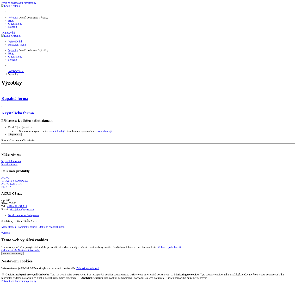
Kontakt (12, 26)
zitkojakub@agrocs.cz (22, 209)
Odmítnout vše (9, 250)
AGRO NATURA (11, 183)
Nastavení (23, 250)
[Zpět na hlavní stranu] (11, 5)
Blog (11, 20)
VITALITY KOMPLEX (14, 180)
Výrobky (13, 17)
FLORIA (6, 186)
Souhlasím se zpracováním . (89, 131)
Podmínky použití (27, 226)
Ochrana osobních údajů (52, 226)
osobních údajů (57, 131)
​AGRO (5, 177)
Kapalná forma (14, 98)
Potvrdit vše (8, 281)
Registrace (15, 134)
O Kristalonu (15, 23)
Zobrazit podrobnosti (169, 247)
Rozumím (34, 250)
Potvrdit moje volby (25, 281)
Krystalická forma (17, 113)
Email (12, 127)
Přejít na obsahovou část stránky (18, 2)
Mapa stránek (8, 226)
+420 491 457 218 (17, 206)
